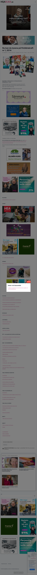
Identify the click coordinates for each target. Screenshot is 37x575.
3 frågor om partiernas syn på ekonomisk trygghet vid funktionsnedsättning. (18, 288)
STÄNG (28, 281)
